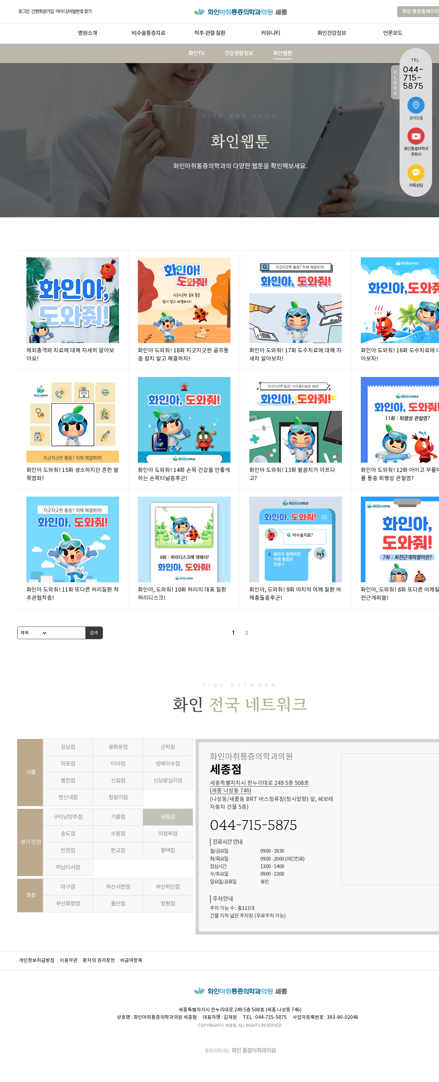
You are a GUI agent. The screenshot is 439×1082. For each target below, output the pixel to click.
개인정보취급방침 (37, 960)
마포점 (68, 764)
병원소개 (87, 33)
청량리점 (118, 797)
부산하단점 (168, 887)
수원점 (118, 834)
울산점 (118, 904)
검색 (94, 632)
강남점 (68, 747)
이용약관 (69, 960)
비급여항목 (131, 960)
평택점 (168, 851)
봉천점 (68, 781)
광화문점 (118, 747)
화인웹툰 (282, 53)
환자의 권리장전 (99, 960)
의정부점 (167, 834)
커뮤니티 (270, 33)
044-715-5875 (253, 825)
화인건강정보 (331, 33)
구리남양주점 (68, 817)
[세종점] (240, 11)
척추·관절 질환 (209, 33)
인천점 (68, 851)
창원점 (168, 904)
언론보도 (392, 33)
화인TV (196, 53)
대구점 (68, 887)
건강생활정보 (238, 53)
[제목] (32, 633)
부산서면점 (118, 887)
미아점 (118, 764)
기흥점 (118, 817)
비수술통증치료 (148, 33)
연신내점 (68, 797)
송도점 (68, 834)
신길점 (118, 781)
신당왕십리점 (167, 781)
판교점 (118, 851)
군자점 (168, 747)
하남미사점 (68, 867)
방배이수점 (168, 764)
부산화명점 (68, 904)
